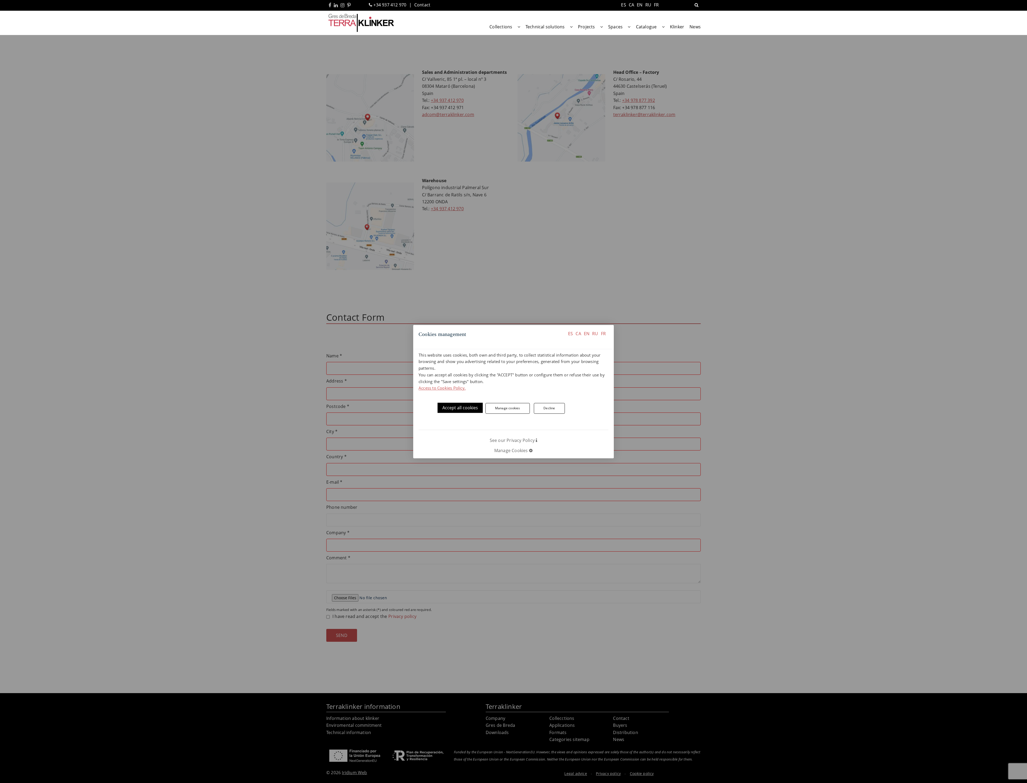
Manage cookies (507, 408)
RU (595, 334)
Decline (549, 408)
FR (603, 334)
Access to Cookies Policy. (442, 388)
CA (578, 334)
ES (570, 334)
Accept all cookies (460, 408)
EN (586, 334)
